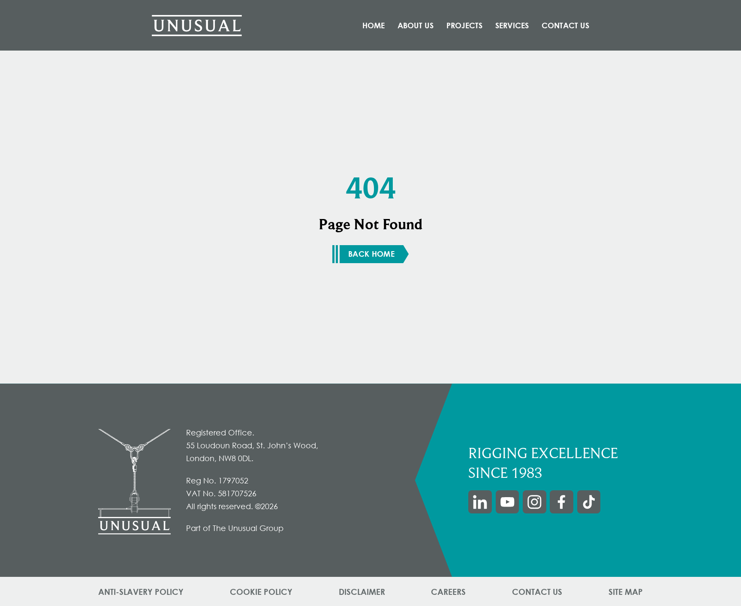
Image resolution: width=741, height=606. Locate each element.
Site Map (625, 591)
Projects (464, 25)
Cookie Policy (261, 591)
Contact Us (565, 25)
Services (512, 25)
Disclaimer (362, 591)
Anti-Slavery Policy (141, 591)
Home (373, 25)
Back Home (371, 253)
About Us (416, 25)
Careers (448, 591)
